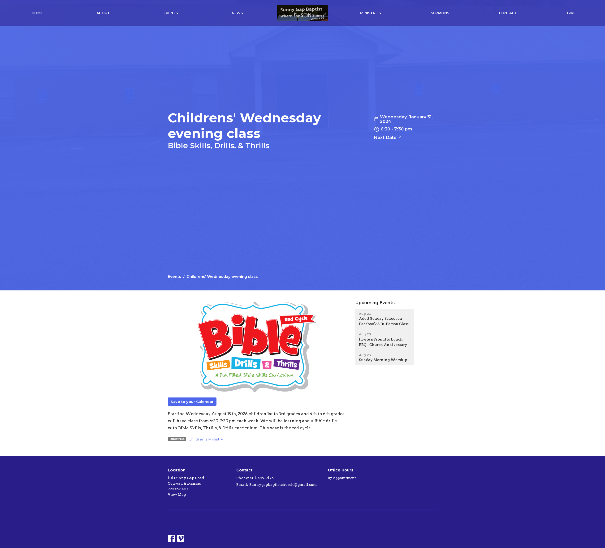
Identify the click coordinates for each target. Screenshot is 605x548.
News (237, 13)
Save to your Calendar (192, 401)
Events (171, 13)
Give (571, 13)
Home (37, 13)
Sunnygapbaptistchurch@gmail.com (283, 485)
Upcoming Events (375, 302)
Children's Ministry (206, 439)
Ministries (370, 13)
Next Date (386, 137)
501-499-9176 (262, 478)
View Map (177, 494)
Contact (508, 13)
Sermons (440, 13)
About (103, 13)
